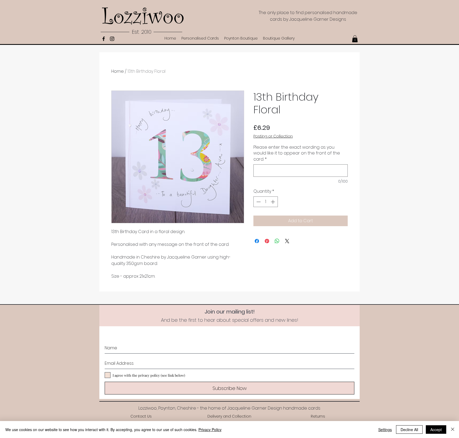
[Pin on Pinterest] (267, 241)
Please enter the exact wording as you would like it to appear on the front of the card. (296, 153)
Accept (436, 429)
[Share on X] (287, 241)
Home (117, 71)
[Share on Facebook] (257, 241)
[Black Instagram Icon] (112, 39)
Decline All (409, 429)
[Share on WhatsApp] (277, 241)
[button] (355, 38)
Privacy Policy (210, 429)
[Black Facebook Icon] (104, 39)
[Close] (452, 429)
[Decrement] (258, 202)
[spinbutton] (266, 202)
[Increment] (273, 202)
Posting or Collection (273, 136)
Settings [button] (385, 429)
